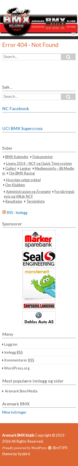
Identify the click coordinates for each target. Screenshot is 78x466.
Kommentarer (19, 360)
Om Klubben (15, 185)
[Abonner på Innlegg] (4, 213)
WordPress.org (16, 368)
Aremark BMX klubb (18, 435)
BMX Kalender (17, 157)
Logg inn (10, 344)
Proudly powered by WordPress (24, 447)
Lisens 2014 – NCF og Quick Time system (39, 163)
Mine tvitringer (14, 412)
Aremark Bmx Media (21, 391)
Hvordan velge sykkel (23, 180)
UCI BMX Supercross (22, 128)
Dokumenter (42, 157)
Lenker (25, 168)
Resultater (14, 201)
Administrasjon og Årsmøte (28, 192)
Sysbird (24, 454)
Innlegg (13, 352)
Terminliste (35, 201)
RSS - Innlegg (17, 213)
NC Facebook (15, 108)
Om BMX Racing (22, 173)
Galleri (10, 168)
